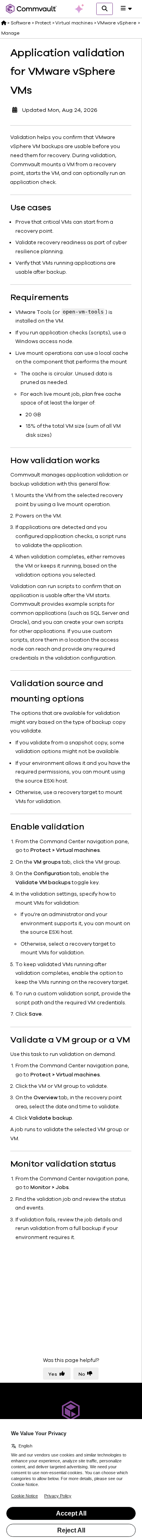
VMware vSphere (116, 23)
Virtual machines (74, 23)
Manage (10, 33)
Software (21, 23)
